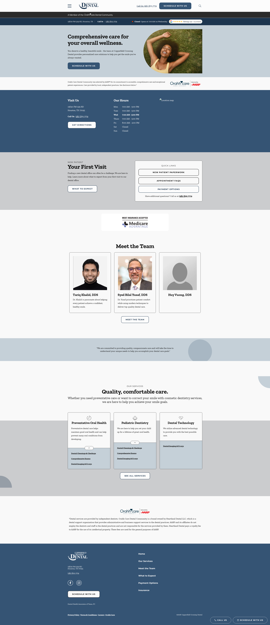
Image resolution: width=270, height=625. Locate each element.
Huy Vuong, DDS (180, 295)
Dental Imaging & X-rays (81, 464)
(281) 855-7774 (111, 21)
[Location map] (181, 121)
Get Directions (82, 125)
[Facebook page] (70, 583)
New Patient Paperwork (169, 172)
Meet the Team (146, 568)
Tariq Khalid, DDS (85, 295)
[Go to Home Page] (88, 6)
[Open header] (70, 6)
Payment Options (169, 189)
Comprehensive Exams (80, 458)
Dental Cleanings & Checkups (83, 453)
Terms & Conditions (88, 615)
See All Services (135, 476)
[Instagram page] (79, 583)
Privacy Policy (73, 615)
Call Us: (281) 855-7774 (147, 6)
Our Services (145, 561)
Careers (101, 615)
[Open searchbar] (200, 6)
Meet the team (135, 319)
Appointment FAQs (169, 181)
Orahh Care (110, 615)
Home (141, 554)
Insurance (143, 590)
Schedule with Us (175, 6)
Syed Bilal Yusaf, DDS (132, 295)
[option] (90, 282)
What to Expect (82, 189)
